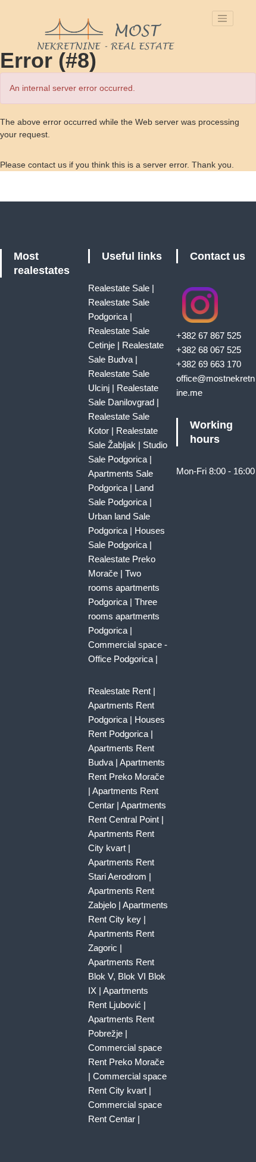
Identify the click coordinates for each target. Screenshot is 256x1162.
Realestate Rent (119, 691)
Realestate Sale (118, 288)
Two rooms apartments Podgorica (124, 587)
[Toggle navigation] (222, 18)
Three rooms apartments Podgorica (124, 616)
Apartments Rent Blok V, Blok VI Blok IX (127, 976)
